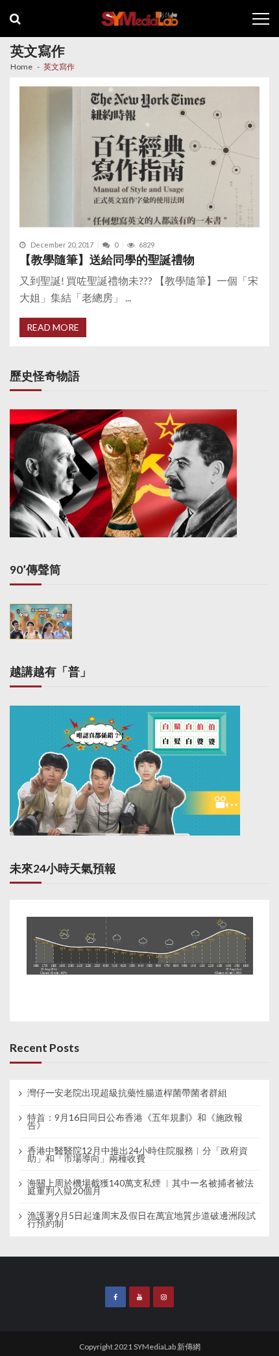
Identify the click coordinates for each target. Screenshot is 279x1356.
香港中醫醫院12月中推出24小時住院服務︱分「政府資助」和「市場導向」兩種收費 (137, 1154)
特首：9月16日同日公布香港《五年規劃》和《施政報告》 (135, 1121)
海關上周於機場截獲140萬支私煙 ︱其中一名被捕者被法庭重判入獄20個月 (140, 1187)
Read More (53, 327)
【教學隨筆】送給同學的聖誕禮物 (107, 259)
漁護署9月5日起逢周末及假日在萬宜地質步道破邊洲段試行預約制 (141, 1219)
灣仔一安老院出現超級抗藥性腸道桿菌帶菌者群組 (127, 1093)
